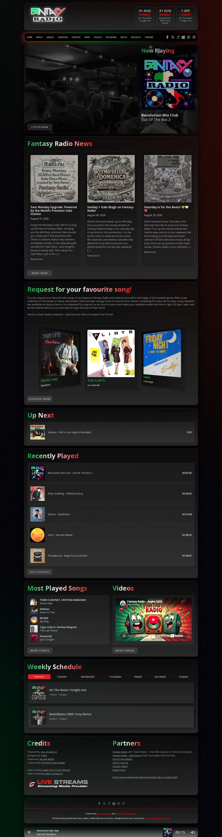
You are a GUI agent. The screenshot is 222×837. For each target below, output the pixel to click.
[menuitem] (29, 37)
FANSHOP (76, 37)
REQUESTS (136, 37)
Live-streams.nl (104, 813)
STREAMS (149, 37)
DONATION (63, 37)
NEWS (87, 37)
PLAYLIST (98, 37)
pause (29, 832)
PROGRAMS (111, 37)
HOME (29, 37)
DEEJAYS (50, 37)
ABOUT (39, 37)
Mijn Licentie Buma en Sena (156, 818)
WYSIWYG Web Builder (126, 813)
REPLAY (124, 37)
